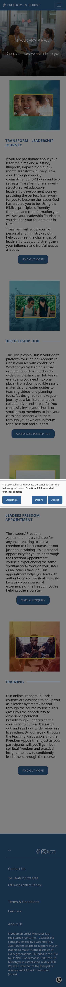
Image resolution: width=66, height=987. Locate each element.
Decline (39, 499)
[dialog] (33, 493)
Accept (55, 499)
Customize (12, 499)
